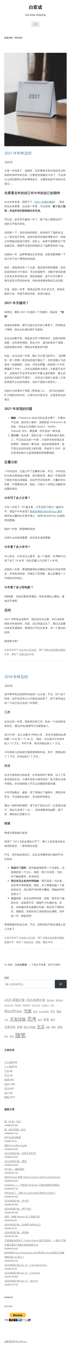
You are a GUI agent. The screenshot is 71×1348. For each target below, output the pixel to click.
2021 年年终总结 (17, 153)
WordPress (13, 1010)
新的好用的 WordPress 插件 (46, 511)
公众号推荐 (44, 1011)
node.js (45, 1005)
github (59, 1000)
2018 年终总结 (16, 676)
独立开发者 (30, 1027)
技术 (40, 1019)
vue (52, 1005)
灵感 (19, 1027)
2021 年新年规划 (44, 202)
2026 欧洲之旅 (35, 1000)
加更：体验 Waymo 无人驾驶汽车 (22, 1216)
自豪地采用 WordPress (15, 1341)
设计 (6, 1036)
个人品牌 (9, 1062)
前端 (58, 1011)
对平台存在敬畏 (12, 1137)
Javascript (8, 1005)
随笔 (45, 942)
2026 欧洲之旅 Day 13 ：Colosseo (22, 1272)
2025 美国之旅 (14, 1000)
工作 (6, 1019)
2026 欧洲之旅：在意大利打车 (20, 1153)
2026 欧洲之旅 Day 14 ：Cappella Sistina (25, 1265)
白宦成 (35, 7)
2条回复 (8, 161)
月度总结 (9, 1027)
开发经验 (18, 1019)
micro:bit (36, 1005)
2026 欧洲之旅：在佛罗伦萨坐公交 (22, 1224)
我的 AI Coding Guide (15, 1145)
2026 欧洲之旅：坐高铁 (16, 1232)
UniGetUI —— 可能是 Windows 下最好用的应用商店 (32, 1185)
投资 (46, 1019)
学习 (6, 1075)
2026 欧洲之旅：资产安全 (17, 1208)
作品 (35, 1011)
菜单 (35, 24)
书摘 (27, 1010)
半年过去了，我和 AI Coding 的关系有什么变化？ (30, 1193)
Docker (50, 1000)
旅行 (53, 1019)
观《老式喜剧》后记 (15, 1129)
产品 (6, 1071)
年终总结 (24, 654)
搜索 (6, 977)
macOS (26, 1005)
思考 (31, 1019)
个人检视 (9, 1066)
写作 (52, 1011)
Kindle (18, 1005)
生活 (41, 1026)
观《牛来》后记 (12, 1121)
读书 (12, 1036)
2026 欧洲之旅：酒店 (15, 1161)
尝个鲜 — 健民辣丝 (14, 1169)
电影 (48, 1027)
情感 (6, 942)
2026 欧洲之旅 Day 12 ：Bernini (21, 1280)
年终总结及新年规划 (54, 649)
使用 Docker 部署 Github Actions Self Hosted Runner (32, 1177)
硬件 (54, 1027)
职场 (59, 1027)
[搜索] (61, 984)
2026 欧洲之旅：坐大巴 (16, 1200)
